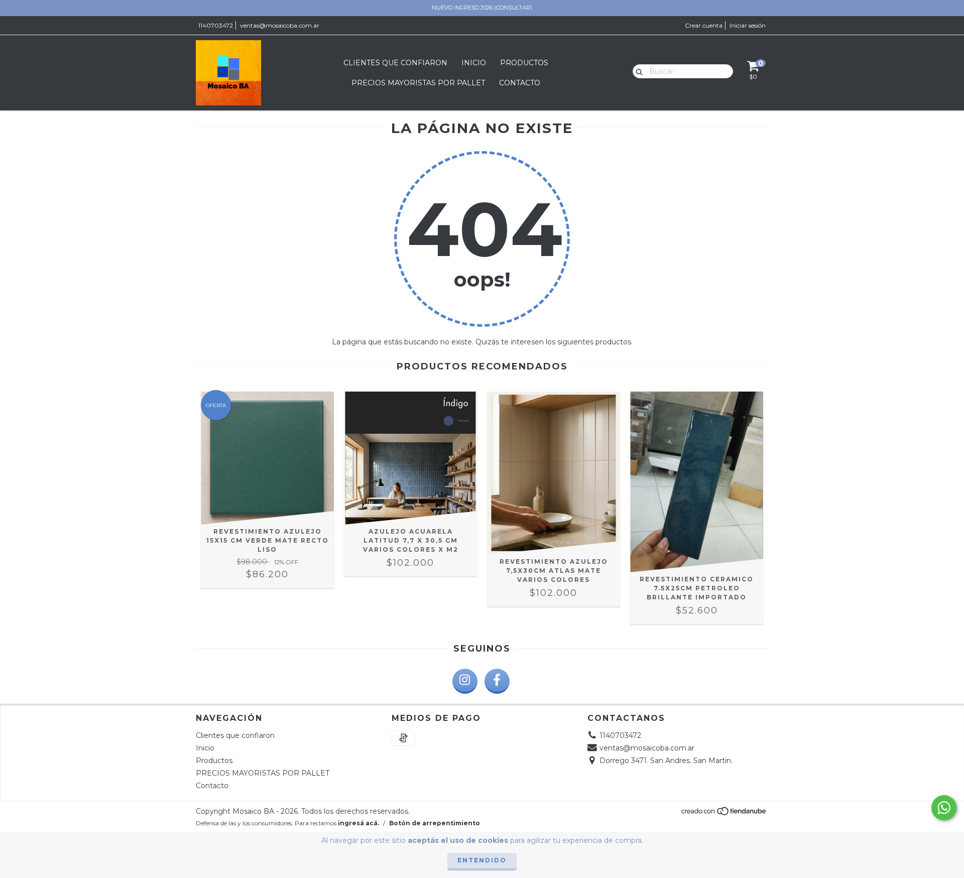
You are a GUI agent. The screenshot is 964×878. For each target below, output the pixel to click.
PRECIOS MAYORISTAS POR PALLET (418, 82)
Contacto (519, 82)
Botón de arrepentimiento (434, 823)
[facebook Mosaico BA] (497, 681)
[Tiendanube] (724, 813)
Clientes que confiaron (395, 62)
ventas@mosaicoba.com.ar (279, 25)
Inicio (473, 62)
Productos (524, 62)
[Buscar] (637, 71)
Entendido (482, 860)
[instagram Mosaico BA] (464, 681)
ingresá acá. (358, 823)
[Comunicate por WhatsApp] (943, 807)
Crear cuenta (703, 25)
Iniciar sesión (748, 25)
